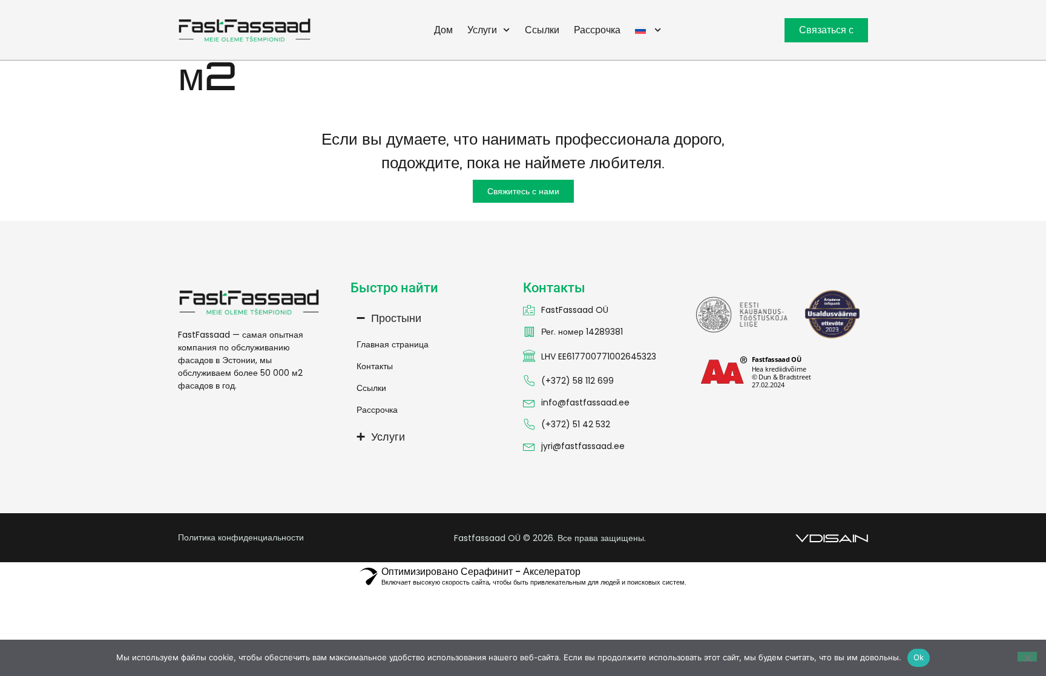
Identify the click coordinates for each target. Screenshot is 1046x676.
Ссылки (542, 30)
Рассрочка (597, 30)
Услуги (482, 30)
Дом (443, 30)
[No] (1027, 656)
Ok (918, 657)
